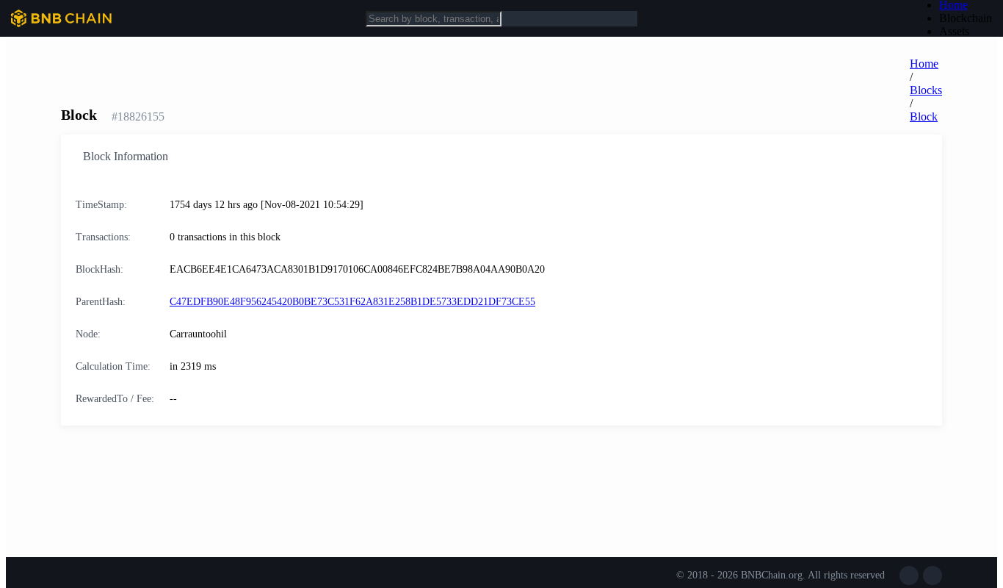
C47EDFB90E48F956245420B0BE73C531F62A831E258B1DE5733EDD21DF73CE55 (352, 301)
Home (924, 63)
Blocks (926, 90)
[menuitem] (965, 18)
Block (924, 116)
